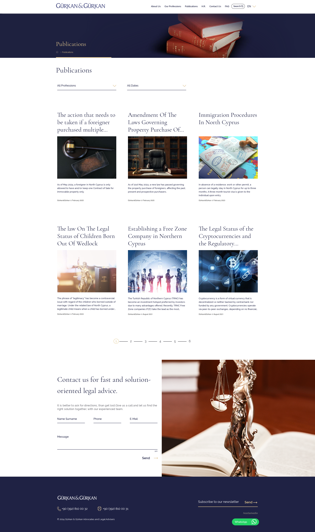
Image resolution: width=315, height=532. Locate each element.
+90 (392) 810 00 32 (75, 508)
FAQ (227, 6)
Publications (191, 6)
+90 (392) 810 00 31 (115, 508)
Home (59, 52)
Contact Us (215, 6)
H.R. (204, 6)
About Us (156, 6)
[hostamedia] (246, 513)
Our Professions (173, 6)
